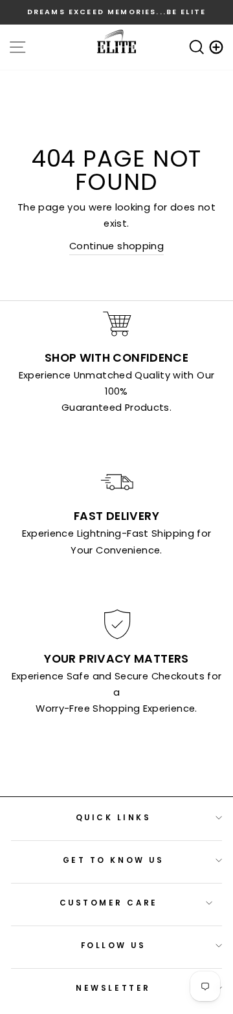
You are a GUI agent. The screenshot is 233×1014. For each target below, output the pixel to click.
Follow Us (113, 945)
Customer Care (109, 903)
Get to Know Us (113, 860)
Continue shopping (116, 246)
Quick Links (113, 817)
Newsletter (113, 988)
